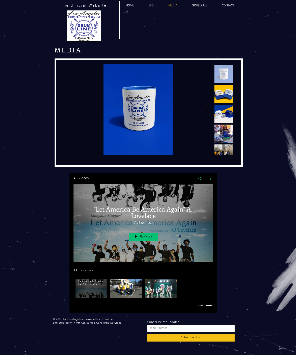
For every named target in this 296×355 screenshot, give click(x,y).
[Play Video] (91, 288)
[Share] (199, 178)
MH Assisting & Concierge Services (98, 323)
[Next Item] (206, 110)
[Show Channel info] (209, 178)
